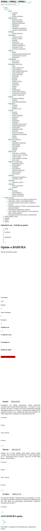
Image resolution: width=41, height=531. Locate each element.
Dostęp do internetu (18, 98)
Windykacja (15, 57)
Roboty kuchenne (17, 16)
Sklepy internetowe (18, 194)
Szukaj (7, 221)
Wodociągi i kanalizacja (19, 28)
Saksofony (15, 83)
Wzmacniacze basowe (19, 91)
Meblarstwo (15, 25)
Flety (13, 66)
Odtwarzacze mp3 (17, 43)
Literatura (15, 122)
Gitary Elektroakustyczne (19, 71)
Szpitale (14, 149)
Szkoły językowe (17, 33)
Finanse (10, 50)
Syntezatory (15, 84)
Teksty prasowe (9, 197)
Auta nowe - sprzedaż (18, 153)
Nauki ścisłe (16, 127)
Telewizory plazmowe (19, 49)
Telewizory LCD (17, 47)
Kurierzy (15, 187)
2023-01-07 (16, 450)
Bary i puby (15, 60)
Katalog (7, 9)
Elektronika (11, 35)
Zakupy (10, 189)
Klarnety (14, 78)
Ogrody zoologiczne (18, 170)
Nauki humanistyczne (18, 125)
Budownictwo (12, 18)
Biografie (15, 114)
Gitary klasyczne (17, 74)
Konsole (14, 40)
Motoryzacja (12, 151)
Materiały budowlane (18, 23)
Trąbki (14, 88)
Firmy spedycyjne (17, 185)
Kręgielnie (15, 167)
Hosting (14, 100)
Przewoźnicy (16, 173)
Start (6, 7)
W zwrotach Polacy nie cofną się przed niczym (22, 199)
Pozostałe (15, 131)
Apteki (14, 141)
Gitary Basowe (16, 69)
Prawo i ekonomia (17, 132)
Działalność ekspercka (19, 143)
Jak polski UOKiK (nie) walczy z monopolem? (22, 214)
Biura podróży (16, 165)
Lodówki (15, 13)
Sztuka (14, 136)
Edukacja (11, 31)
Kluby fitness (16, 144)
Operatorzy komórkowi (19, 177)
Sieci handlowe (16, 192)
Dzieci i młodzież (17, 115)
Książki (10, 110)
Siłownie (15, 148)
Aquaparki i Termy (18, 163)
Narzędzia (15, 26)
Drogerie (15, 190)
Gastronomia (12, 59)
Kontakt (7, 218)
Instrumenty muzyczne (15, 64)
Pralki (14, 14)
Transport (11, 184)
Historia (14, 119)
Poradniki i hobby (17, 129)
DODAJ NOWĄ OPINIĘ (8, 357)
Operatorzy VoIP (17, 179)
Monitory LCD (16, 108)
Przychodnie (16, 146)
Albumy (14, 112)
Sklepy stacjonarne (18, 196)
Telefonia (11, 175)
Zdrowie (14, 137)
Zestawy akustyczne (18, 95)
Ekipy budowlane (17, 21)
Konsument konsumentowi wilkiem (19, 209)
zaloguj (3, 528)
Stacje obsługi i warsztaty (19, 158)
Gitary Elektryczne (18, 72)
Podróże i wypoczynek (15, 161)
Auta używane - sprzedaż (19, 155)
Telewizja (11, 180)
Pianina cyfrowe (17, 81)
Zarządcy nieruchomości (19, 30)
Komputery (11, 103)
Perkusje (14, 79)
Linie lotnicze (16, 168)
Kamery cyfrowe (17, 38)
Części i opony (16, 156)
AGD (10, 11)
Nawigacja (15, 42)
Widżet (7, 220)
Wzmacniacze (16, 90)
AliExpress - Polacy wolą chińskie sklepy (20, 201)
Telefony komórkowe (18, 45)
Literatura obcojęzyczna (19, 124)
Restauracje (15, 62)
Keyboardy (15, 76)
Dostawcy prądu (17, 19)
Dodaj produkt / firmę (11, 216)
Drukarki (15, 105)
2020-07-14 (16, 494)
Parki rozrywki (16, 172)
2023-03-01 (15, 402)
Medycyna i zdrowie (14, 139)
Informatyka (16, 120)
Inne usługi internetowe (19, 102)
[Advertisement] (20, 274)
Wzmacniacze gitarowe (19, 93)
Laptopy (14, 107)
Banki (14, 52)
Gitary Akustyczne (17, 67)
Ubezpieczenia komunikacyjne (21, 54)
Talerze (14, 86)
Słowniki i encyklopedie (19, 134)
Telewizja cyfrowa (17, 182)
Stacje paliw (16, 160)
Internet (10, 96)
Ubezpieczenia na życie (19, 55)
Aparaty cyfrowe (17, 37)
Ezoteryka (15, 117)
